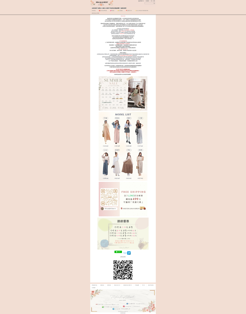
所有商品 (94, 10)
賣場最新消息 (94, 285)
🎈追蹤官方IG (129, 10)
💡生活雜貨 (120, 10)
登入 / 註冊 (153, 0)
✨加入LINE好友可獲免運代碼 (141, 10)
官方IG (143, 285)
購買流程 (109, 285)
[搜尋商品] (154, 3)
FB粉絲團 (137, 285)
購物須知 (102, 285)
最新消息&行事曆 (95, 13)
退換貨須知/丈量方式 (127, 285)
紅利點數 (93, 287)
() (142, 0)
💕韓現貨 (112, 10)
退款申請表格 (150, 285)
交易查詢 (147, 0)
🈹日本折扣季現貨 (103, 10)
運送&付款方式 (117, 285)
